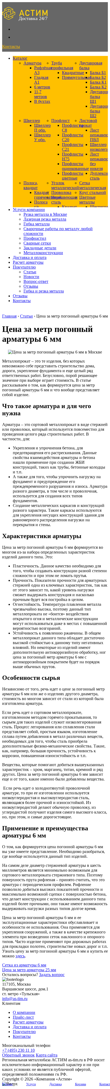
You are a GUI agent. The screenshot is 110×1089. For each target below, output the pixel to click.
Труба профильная (62, 65)
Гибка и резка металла (43, 291)
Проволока (61, 192)
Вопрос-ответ (35, 281)
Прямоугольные (76, 77)
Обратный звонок (18, 1055)
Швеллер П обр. (42, 127)
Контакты (22, 300)
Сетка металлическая (92, 185)
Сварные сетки (37, 243)
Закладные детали (39, 248)
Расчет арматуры (28, 262)
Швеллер (31, 120)
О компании (24, 1012)
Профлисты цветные (72, 175)
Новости (31, 276)
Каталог (20, 58)
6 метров (42, 87)
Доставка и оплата (29, 257)
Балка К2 (98, 87)
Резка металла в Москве (45, 214)
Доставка (55, 1084)
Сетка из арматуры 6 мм (24, 965)
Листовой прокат (88, 123)
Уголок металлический (65, 185)
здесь (20, 956)
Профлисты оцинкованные (75, 166)
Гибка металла (36, 224)
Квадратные (73, 72)
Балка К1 (98, 82)
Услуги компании (29, 209)
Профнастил (34, 238)
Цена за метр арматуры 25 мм (29, 970)
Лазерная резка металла (44, 219)
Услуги (31, 1084)
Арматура (32, 63)
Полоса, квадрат (30, 185)
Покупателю (24, 267)
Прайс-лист (23, 1017)
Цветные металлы (87, 199)
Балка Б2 (98, 77)
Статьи (29, 272)
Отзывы (30, 286)
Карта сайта (46, 1055)
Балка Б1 (98, 72)
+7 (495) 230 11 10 (18, 1050)
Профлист (60, 120)
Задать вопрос (52, 974)
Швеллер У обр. (42, 137)
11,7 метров (40, 94)
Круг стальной (92, 192)
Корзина (80, 1084)
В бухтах (42, 101)
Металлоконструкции (43, 252)
